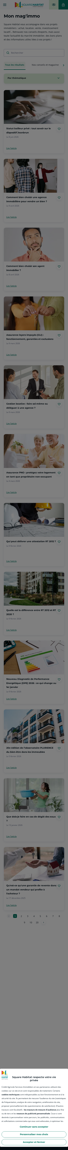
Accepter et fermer (34, 1142)
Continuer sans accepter (34, 1126)
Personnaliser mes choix (34, 1134)
